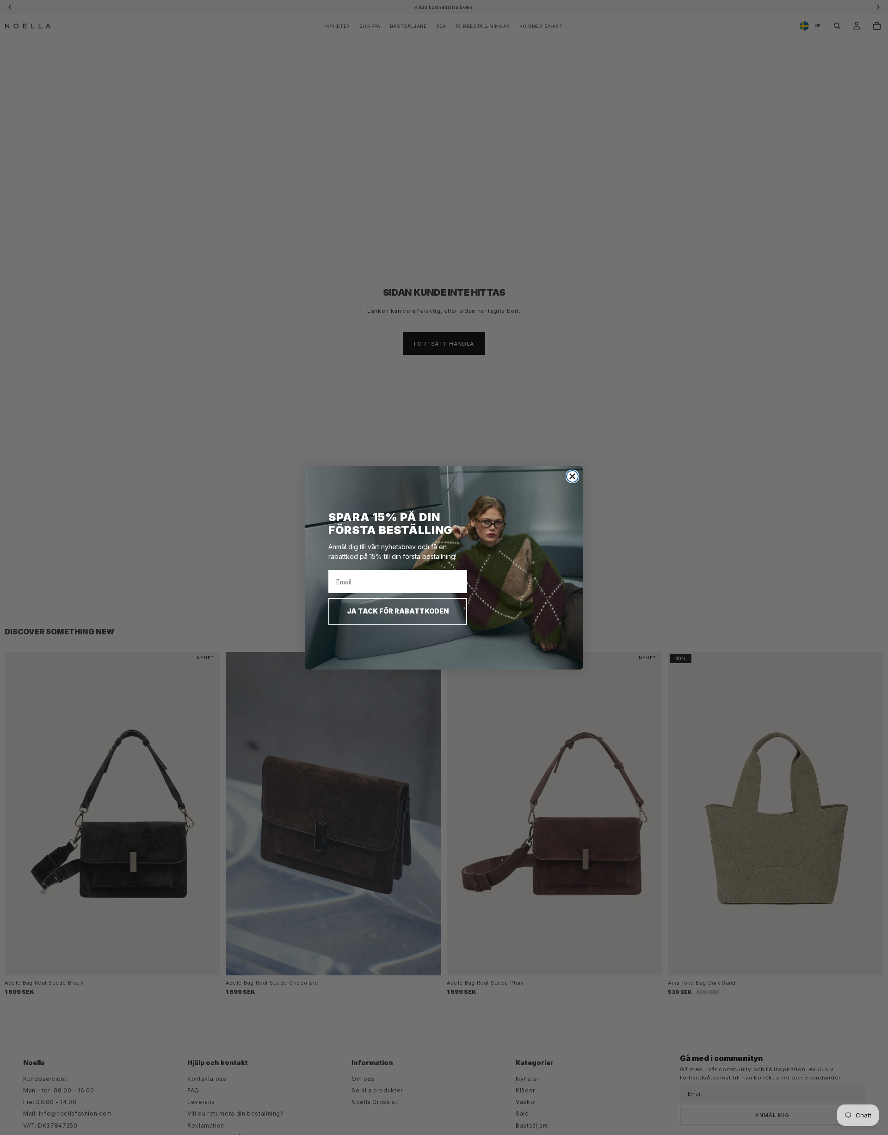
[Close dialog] (572, 476)
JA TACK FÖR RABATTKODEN (398, 611)
